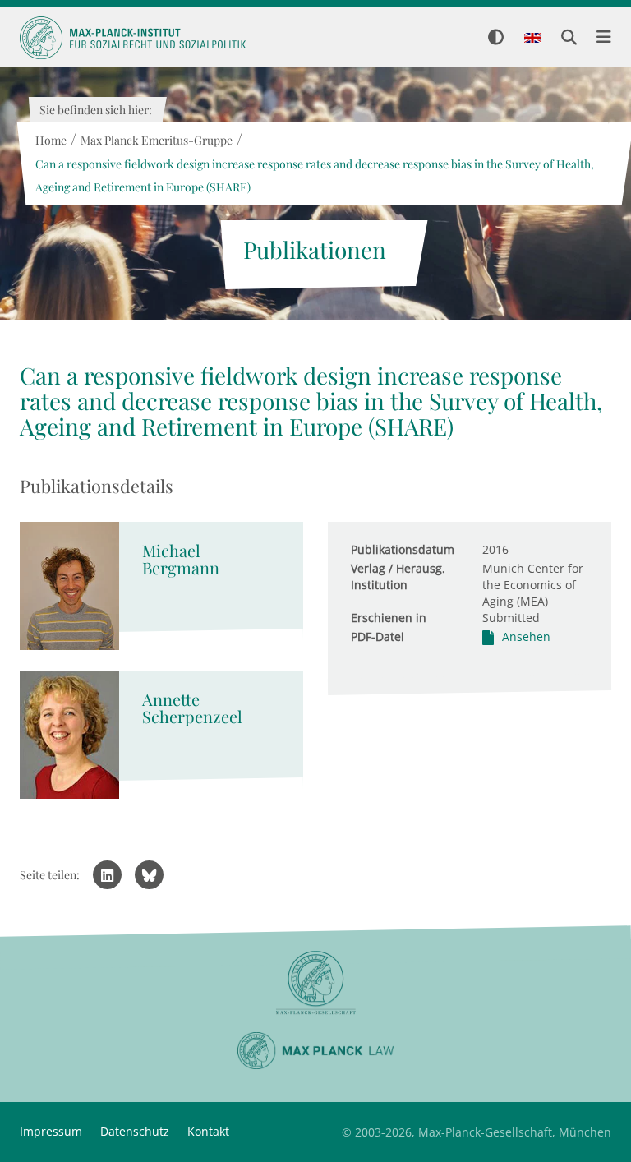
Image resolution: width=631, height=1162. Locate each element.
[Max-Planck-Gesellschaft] (315, 983)
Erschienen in (388, 617)
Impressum (51, 1131)
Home (50, 140)
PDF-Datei (377, 636)
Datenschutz (134, 1131)
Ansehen (526, 636)
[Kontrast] (496, 38)
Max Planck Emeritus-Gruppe (156, 140)
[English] (532, 38)
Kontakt (208, 1131)
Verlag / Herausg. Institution (398, 576)
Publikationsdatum (402, 549)
